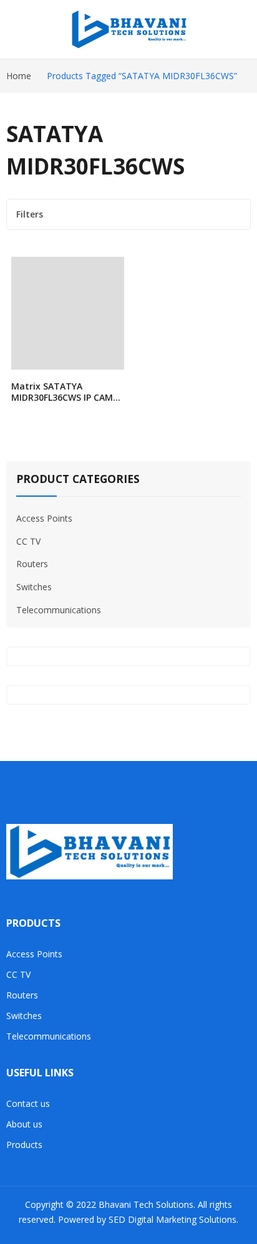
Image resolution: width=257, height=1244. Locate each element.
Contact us (28, 1103)
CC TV (28, 541)
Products (24, 1145)
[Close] (243, 447)
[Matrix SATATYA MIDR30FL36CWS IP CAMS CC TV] (67, 313)
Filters (29, 214)
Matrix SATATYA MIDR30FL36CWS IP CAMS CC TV (64, 397)
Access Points (44, 518)
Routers (32, 564)
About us (24, 1124)
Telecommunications (58, 610)
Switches (34, 587)
